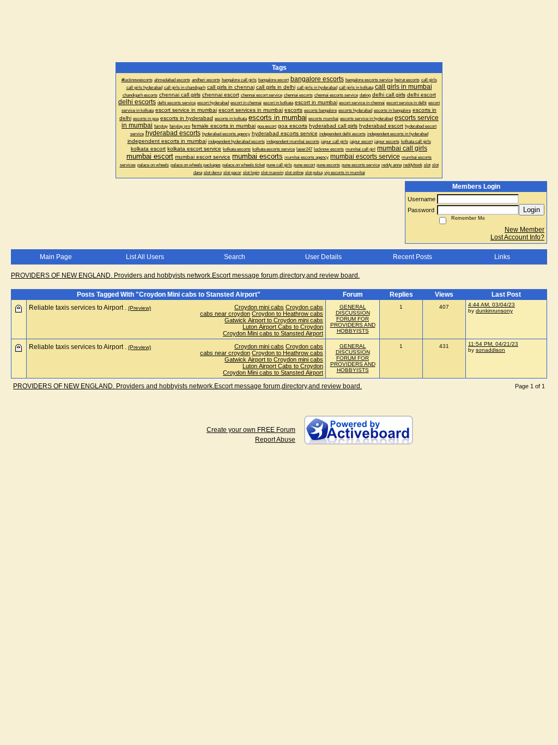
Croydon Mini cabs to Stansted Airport (273, 333)
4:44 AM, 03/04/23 (491, 305)
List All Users (145, 257)
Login (531, 210)
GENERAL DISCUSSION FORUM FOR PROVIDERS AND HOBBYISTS (352, 319)
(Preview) (139, 308)
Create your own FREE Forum (251, 430)
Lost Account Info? (517, 237)
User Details (323, 257)
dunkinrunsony (494, 311)
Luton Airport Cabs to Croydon (282, 326)
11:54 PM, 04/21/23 (493, 344)
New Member (524, 229)
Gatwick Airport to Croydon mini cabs (274, 320)
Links (502, 257)
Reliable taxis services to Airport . (77, 307)
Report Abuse (275, 439)
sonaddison (490, 350)
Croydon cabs (304, 307)
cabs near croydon (225, 313)
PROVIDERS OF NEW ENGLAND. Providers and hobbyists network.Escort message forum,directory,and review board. (185, 275)
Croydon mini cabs (259, 307)
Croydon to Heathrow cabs (287, 313)
